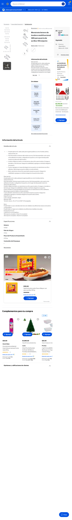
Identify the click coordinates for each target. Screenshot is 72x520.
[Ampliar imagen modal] (24, 34)
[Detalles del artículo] (50, 146)
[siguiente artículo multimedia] (24, 53)
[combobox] (38, 3)
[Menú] (3, 3)
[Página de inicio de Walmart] (7, 3)
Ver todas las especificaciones (39, 133)
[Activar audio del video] (49, 257)
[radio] (33, 51)
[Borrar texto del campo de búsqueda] (61, 3)
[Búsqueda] (63, 3)
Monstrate (34, 28)
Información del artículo (12, 140)
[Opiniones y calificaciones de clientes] (50, 365)
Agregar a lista (65, 54)
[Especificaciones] (50, 221)
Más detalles (7, 247)
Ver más (35, 75)
